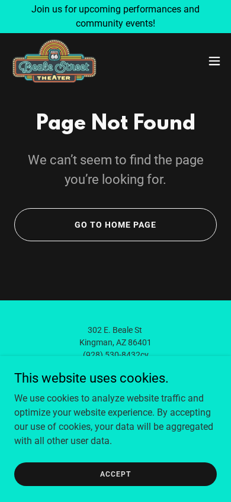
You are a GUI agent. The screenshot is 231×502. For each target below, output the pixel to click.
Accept (115, 473)
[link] (54, 61)
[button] (214, 61)
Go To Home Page (115, 224)
